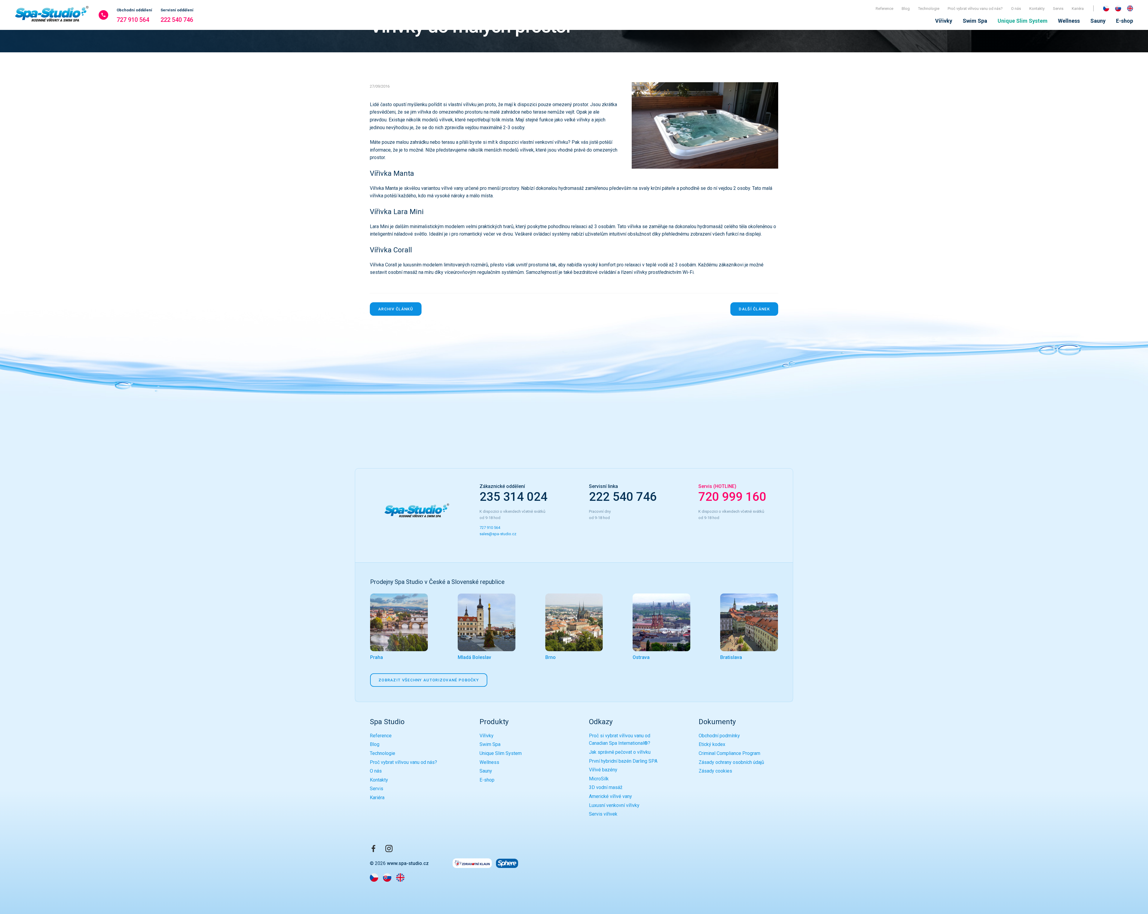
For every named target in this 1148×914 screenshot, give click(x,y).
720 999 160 (732, 497)
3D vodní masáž (605, 787)
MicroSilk (599, 779)
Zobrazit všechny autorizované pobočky (428, 680)
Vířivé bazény (603, 770)
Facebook (373, 848)
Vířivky (943, 21)
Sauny (1098, 21)
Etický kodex (712, 744)
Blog (906, 8)
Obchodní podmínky (719, 735)
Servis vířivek (603, 814)
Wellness (1069, 21)
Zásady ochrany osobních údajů (731, 762)
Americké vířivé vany (610, 796)
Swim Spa (975, 21)
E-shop (1124, 21)
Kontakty (1037, 8)
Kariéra (1078, 8)
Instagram (389, 848)
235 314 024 (513, 497)
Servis (1058, 8)
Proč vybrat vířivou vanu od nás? (975, 8)
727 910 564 (134, 15)
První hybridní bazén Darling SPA (623, 761)
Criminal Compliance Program (729, 753)
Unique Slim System (1023, 21)
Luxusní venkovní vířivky (614, 805)
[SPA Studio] (52, 15)
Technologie (928, 8)
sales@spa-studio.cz (498, 534)
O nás (1016, 8)
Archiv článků (395, 309)
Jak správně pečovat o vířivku (620, 752)
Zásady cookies (715, 771)
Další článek (754, 309)
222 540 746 (177, 15)
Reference (884, 8)
